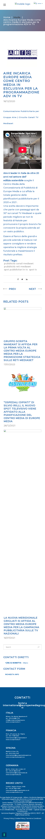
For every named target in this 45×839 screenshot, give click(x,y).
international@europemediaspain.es (18, 755)
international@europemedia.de (16, 772)
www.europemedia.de (13, 774)
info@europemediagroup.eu (15, 720)
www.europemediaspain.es (15, 757)
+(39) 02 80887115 (13, 663)
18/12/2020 (9, 101)
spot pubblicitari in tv (16, 269)
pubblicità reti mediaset (17, 266)
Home (6, 17)
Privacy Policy (9, 818)
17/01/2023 (9, 364)
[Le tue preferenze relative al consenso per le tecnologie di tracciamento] (4, 834)
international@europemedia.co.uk (17, 790)
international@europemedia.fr (16, 737)
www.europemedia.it (13, 722)
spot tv (33, 269)
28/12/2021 (9, 425)
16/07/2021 (9, 638)
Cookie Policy (20, 818)
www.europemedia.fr (13, 739)
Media (16, 17)
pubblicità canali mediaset (19, 263)
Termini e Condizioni (33, 818)
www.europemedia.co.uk (14, 792)
